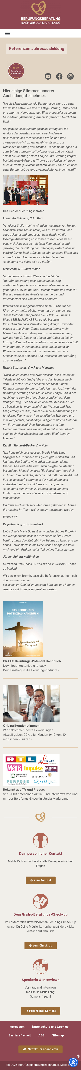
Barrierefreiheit (20, 1035)
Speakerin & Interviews (40, 980)
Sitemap (58, 1035)
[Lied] (25, 204)
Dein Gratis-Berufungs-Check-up (41, 914)
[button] (7, 33)
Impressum (16, 1027)
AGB (41, 1035)
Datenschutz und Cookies (50, 1027)
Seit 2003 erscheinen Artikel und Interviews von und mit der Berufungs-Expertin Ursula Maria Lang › (40, 794)
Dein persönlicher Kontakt (40, 853)
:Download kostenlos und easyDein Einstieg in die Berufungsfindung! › (32, 665)
